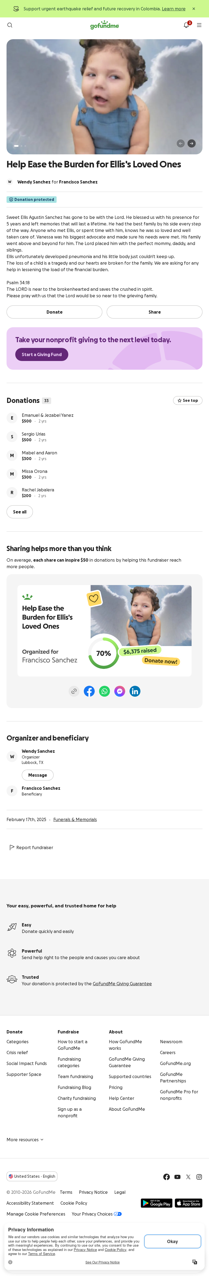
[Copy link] (74, 691)
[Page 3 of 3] (25, 146)
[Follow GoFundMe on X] (188, 1176)
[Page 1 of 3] (16, 146)
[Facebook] (89, 691)
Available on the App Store (188, 1202)
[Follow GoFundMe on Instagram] (199, 1176)
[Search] (9, 25)
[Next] (191, 143)
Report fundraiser (34, 846)
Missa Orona (34, 489)
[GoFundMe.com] (104, 25)
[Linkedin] (135, 691)
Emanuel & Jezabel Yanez (47, 433)
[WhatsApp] (104, 691)
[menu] (199, 25)
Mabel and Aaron (39, 471)
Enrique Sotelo (37, 414)
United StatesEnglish (34, 1176)
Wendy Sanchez (38, 750)
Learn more (174, 8)
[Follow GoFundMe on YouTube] (177, 1176)
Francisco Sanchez (41, 787)
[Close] (193, 8)
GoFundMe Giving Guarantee (122, 983)
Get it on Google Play (157, 1202)
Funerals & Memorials (75, 818)
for (57, 181)
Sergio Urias (33, 452)
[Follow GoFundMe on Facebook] (166, 1176)
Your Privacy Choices (92, 1213)
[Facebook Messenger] (119, 691)
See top (190, 400)
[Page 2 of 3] (21, 146)
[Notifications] (186, 25)
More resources (23, 1139)
